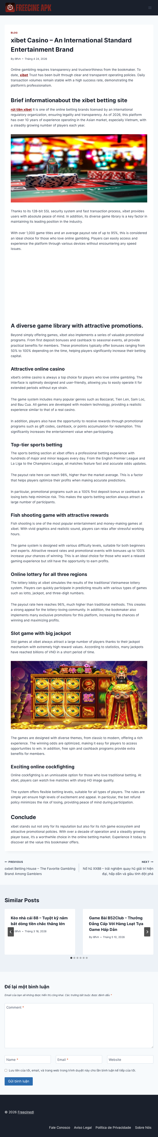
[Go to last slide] (11, 931)
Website (115, 1059)
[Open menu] (149, 8)
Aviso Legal (83, 1127)
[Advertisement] (79, 287)
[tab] (71, 958)
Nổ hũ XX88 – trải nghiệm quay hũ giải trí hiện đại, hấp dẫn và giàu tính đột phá (118, 868)
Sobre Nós (143, 1127)
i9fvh (18, 58)
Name (12, 1059)
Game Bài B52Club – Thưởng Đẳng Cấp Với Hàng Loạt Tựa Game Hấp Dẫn (116, 924)
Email (62, 1059)
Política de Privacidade (113, 1127)
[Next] (147, 931)
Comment (15, 1007)
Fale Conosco (59, 1127)
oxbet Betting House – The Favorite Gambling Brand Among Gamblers (40, 868)
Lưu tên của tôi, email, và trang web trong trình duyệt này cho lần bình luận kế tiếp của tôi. (72, 1070)
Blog (14, 32)
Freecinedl (26, 1112)
